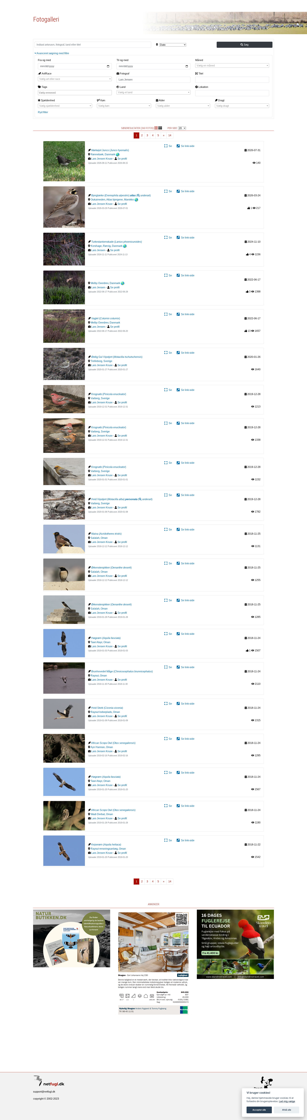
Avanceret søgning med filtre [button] (52, 53)
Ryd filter (43, 112)
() (140, 195)
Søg (245, 44)
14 (169, 135)
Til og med (122, 60)
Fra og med (44, 60)
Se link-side (187, 146)
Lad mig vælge (287, 1101)
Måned (199, 60)
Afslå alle (286, 1109)
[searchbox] (75, 92)
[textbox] (232, 65)
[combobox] (232, 65)
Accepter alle (259, 1109)
